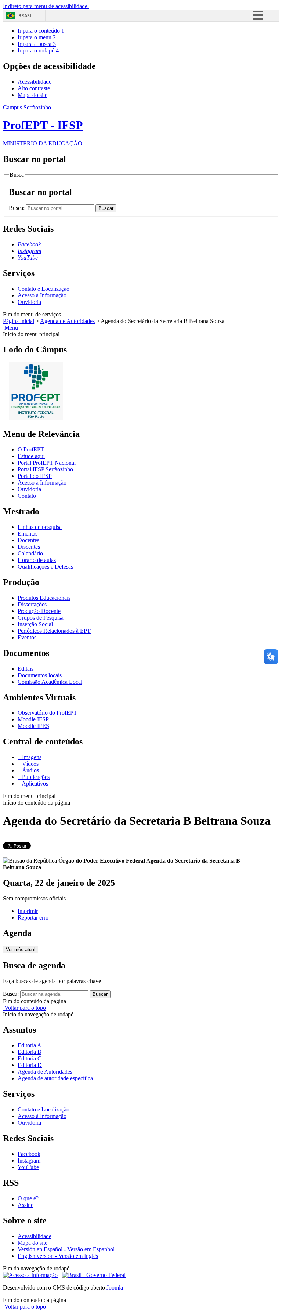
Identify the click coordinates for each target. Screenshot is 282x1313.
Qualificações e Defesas (45, 566)
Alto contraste (34, 88)
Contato (27, 496)
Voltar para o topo (24, 1008)
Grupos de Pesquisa (41, 617)
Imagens (31, 757)
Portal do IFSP (35, 476)
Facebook (29, 1154)
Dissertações (32, 604)
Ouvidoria (29, 302)
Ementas (27, 533)
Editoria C (29, 1058)
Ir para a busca (37, 44)
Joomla (114, 1287)
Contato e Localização (43, 289)
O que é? (28, 1198)
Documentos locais (40, 675)
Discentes (29, 547)
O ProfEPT (31, 449)
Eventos (27, 637)
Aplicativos (34, 783)
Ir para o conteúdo (41, 31)
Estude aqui (31, 456)
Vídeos (30, 764)
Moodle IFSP (33, 719)
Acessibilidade (34, 82)
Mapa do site (32, 95)
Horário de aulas (37, 560)
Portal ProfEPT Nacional (47, 463)
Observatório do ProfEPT (47, 713)
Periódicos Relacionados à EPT (54, 631)
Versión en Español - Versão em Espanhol (66, 1249)
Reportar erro (33, 917)
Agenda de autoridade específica (55, 1078)
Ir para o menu (37, 37)
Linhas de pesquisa (40, 527)
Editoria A (29, 1045)
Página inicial (18, 321)
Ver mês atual (20, 949)
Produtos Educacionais (44, 598)
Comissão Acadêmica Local (50, 682)
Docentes (28, 540)
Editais (25, 668)
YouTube (28, 1167)
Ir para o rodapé (38, 50)
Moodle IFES (33, 726)
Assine (25, 1205)
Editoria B (29, 1052)
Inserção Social (35, 624)
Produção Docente (39, 611)
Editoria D (30, 1065)
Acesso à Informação (42, 295)
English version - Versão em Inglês (58, 1256)
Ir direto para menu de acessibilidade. (46, 6)
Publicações (35, 777)
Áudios (30, 770)
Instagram (29, 1160)
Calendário (30, 553)
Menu (10, 327)
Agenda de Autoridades (67, 321)
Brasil (26, 15)
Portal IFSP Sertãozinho (45, 469)
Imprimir (28, 911)
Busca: (17, 208)
